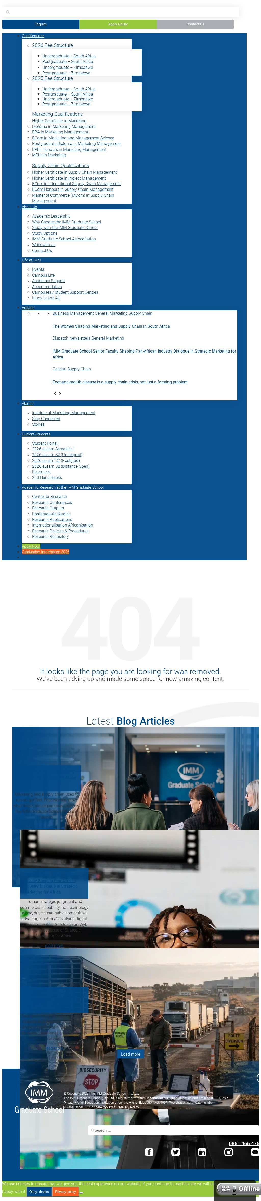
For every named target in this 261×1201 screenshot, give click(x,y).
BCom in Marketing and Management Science (73, 137)
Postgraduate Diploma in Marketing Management (76, 143)
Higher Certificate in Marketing (59, 120)
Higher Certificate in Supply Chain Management (74, 172)
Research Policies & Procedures (60, 530)
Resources (41, 471)
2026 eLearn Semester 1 (53, 448)
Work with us (43, 244)
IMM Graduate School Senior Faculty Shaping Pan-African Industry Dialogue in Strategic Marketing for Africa (51, 883)
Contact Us (195, 24)
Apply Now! (31, 546)
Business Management (73, 313)
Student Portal (45, 443)
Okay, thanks (39, 1192)
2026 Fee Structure (52, 45)
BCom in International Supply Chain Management (76, 183)
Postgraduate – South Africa (67, 61)
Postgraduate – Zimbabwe (66, 72)
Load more (130, 1054)
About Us (29, 206)
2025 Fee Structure (52, 78)
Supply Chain (140, 313)
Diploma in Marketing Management (64, 126)
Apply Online (118, 24)
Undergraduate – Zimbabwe (67, 67)
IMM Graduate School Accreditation (64, 238)
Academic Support (48, 280)
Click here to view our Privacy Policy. (114, 1107)
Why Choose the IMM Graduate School (66, 221)
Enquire (41, 24)
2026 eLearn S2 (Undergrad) (57, 454)
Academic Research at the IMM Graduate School (62, 487)
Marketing (119, 313)
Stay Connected (46, 418)
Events (38, 269)
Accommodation (47, 286)
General (102, 313)
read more (46, 826)
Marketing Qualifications (57, 114)
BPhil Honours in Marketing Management (69, 149)
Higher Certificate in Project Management (69, 178)
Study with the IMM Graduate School (65, 227)
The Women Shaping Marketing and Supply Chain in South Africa (111, 326)
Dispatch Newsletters (71, 338)
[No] (81, 1193)
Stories (38, 424)
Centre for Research (49, 496)
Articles (28, 307)
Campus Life (43, 275)
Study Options (44, 233)
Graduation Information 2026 (45, 551)
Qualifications (33, 35)
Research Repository (50, 536)
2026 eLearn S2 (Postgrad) (56, 460)
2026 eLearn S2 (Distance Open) (60, 466)
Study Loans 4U (46, 297)
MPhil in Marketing (49, 154)
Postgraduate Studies (51, 513)
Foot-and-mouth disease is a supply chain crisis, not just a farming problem (120, 381)
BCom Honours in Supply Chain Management (72, 189)
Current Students (36, 433)
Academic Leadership (51, 216)
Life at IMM (31, 259)
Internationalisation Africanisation (62, 525)
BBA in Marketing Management (60, 131)
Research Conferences (52, 502)
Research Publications (52, 519)
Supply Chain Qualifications (60, 165)
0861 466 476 (244, 1143)
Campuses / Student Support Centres (65, 292)
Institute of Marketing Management (63, 412)
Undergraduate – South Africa (69, 55)
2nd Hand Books (47, 477)
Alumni (27, 403)
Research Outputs (48, 507)
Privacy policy (65, 1192)
